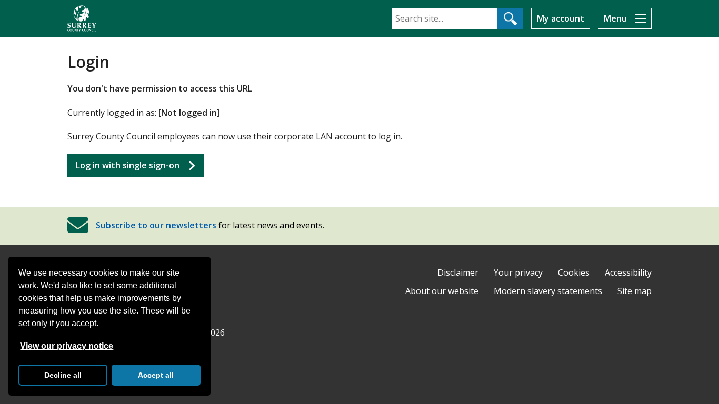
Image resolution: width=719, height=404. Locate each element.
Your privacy (518, 272)
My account (560, 18)
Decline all (63, 375)
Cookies (574, 272)
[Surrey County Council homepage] (81, 18)
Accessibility (628, 272)
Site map (634, 291)
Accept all (156, 375)
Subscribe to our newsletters (156, 225)
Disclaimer (457, 272)
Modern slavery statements (548, 291)
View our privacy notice (66, 345)
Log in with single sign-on (127, 165)
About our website (441, 291)
